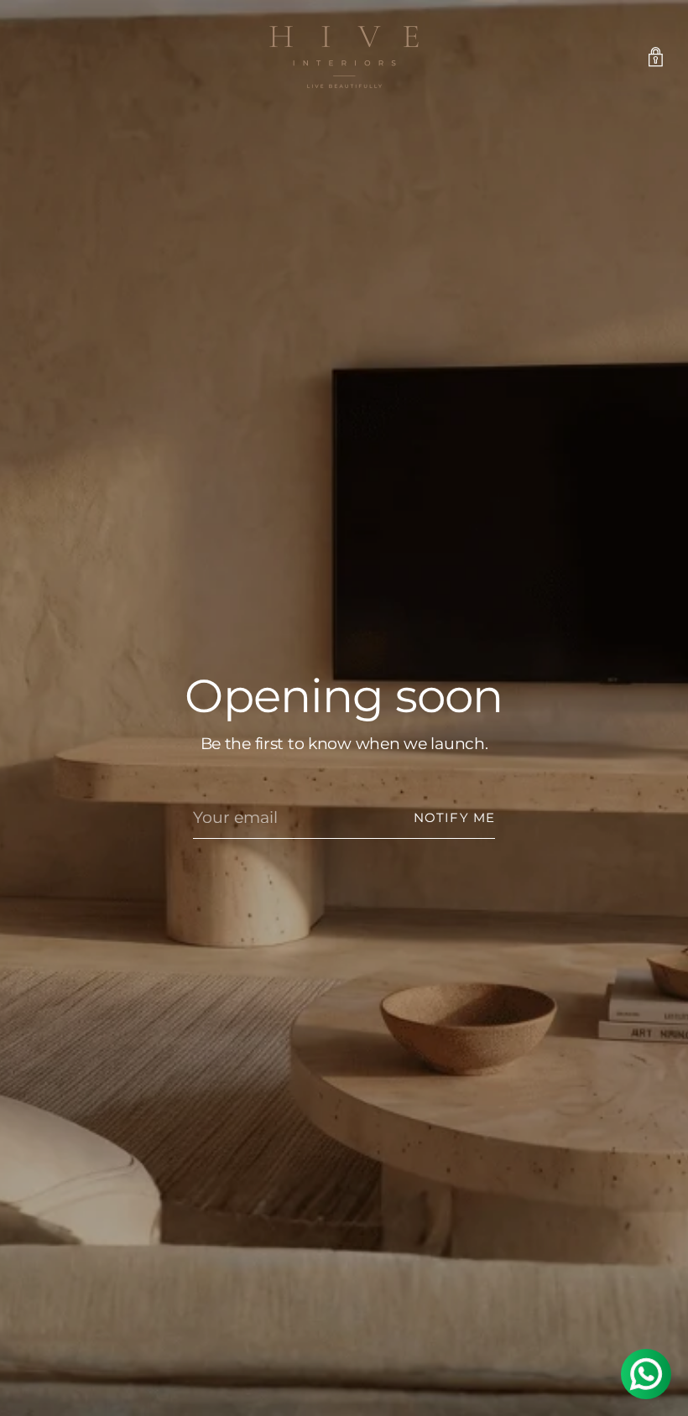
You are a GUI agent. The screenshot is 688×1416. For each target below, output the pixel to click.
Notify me (454, 817)
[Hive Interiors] (344, 57)
